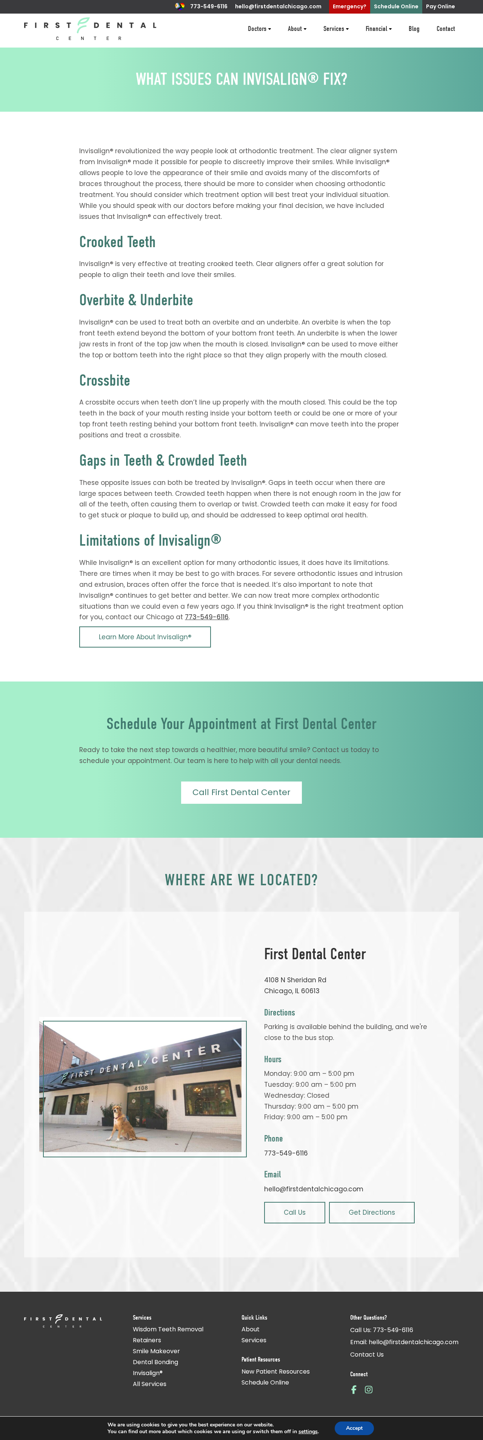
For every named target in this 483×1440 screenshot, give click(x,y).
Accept (354, 1428)
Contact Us (367, 1354)
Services (333, 29)
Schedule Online (265, 1382)
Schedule (396, 6)
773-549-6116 (209, 6)
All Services (149, 1384)
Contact (446, 29)
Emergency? (349, 6)
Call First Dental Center (241, 792)
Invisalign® (148, 1373)
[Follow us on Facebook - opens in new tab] (354, 1389)
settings (308, 1431)
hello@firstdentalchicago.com (278, 6)
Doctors (257, 29)
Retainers (147, 1340)
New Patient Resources (276, 1371)
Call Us (295, 1212)
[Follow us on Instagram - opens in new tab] (368, 1389)
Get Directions (372, 1212)
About (295, 29)
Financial (376, 29)
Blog (414, 29)
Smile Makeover (156, 1351)
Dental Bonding (155, 1362)
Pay (440, 6)
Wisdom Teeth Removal (168, 1329)
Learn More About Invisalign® (145, 637)
